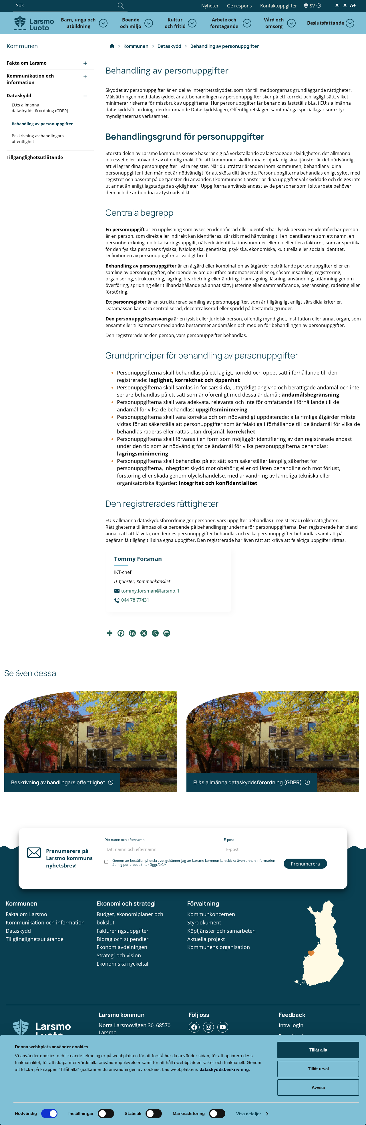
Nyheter (210, 6)
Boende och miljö (130, 23)
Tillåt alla (318, 1049)
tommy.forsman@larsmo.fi (150, 591)
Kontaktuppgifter (278, 6)
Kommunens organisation (218, 947)
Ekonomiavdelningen (122, 947)
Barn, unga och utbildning (78, 23)
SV (312, 6)
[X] (143, 633)
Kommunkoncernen (211, 914)
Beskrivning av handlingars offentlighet (38, 138)
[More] (109, 633)
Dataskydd (19, 95)
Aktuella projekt (206, 939)
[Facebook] (121, 633)
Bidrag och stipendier (122, 939)
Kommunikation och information (30, 79)
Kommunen (136, 46)
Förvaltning (203, 903)
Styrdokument (204, 922)
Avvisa (318, 1087)
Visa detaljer (248, 1113)
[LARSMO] (33, 22)
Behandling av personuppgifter (42, 123)
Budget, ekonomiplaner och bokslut (130, 918)
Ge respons (239, 6)
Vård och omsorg (274, 23)
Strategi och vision (119, 955)
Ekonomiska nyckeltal (122, 963)
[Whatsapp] (155, 633)
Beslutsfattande (325, 23)
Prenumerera (305, 864)
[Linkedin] (132, 633)
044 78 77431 (135, 600)
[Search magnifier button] (121, 5)
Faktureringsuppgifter (122, 930)
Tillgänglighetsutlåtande (35, 157)
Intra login (291, 1025)
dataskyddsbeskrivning (224, 1069)
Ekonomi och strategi (126, 903)
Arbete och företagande (224, 23)
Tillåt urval (318, 1068)
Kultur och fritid (175, 23)
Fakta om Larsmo (27, 63)
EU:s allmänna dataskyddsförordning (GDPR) (40, 107)
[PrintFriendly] (166, 633)
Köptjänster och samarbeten (221, 930)
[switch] (106, 1113)
